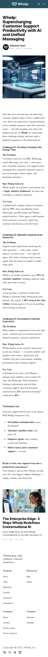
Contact (6, 623)
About (5, 617)
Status (29, 582)
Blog (28, 576)
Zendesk (30, 623)
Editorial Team (17, 45)
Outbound (7, 598)
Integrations (8, 603)
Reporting (7, 587)
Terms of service (10, 633)
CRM (5, 582)
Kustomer (31, 617)
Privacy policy (9, 628)
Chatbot (6, 592)
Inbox (5, 576)
